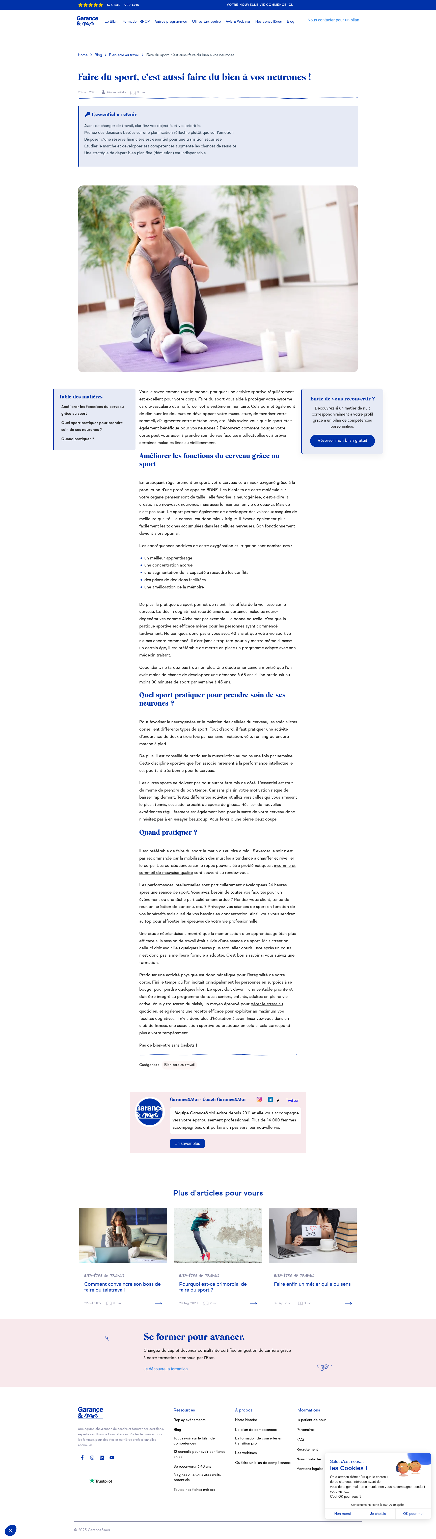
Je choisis (378, 1514)
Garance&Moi (116, 92)
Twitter (292, 1101)
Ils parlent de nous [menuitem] (311, 1420)
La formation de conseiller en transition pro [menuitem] (258, 1441)
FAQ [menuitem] (300, 1439)
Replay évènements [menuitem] (190, 1420)
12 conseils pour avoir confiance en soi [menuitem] (199, 1454)
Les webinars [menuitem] (246, 1453)
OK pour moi (413, 1514)
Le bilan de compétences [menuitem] (256, 1430)
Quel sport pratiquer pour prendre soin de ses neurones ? (92, 426)
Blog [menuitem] (177, 1430)
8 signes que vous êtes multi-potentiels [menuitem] (197, 1477)
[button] (238, 21)
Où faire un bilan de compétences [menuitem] (263, 1463)
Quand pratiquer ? (78, 439)
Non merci (342, 1514)
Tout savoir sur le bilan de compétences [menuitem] (194, 1441)
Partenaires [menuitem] (305, 1430)
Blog (98, 55)
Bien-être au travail (124, 55)
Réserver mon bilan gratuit (342, 441)
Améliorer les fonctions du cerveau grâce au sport (92, 410)
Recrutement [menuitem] (307, 1449)
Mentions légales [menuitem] (309, 1469)
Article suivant (336, 39)
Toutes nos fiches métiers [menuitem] (194, 1490)
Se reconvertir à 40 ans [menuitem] (192, 1466)
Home (83, 55)
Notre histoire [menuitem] (246, 1420)
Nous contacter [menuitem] (308, 1459)
